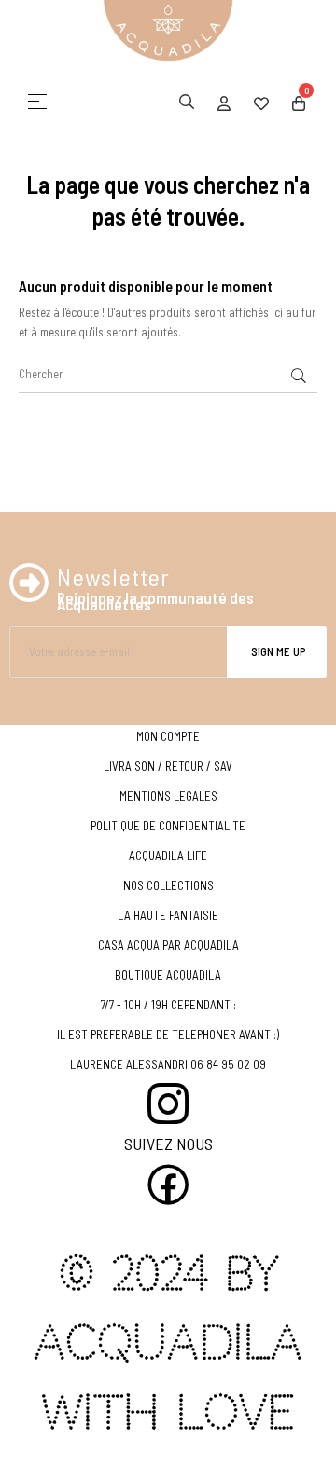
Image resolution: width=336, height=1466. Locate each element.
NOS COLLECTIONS (168, 885)
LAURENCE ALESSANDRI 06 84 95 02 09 (168, 1064)
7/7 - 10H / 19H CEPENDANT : (168, 1004)
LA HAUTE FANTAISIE (168, 915)
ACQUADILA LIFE (168, 855)
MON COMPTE (168, 736)
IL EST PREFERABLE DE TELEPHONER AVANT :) (168, 1034)
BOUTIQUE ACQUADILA (168, 974)
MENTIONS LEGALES (168, 795)
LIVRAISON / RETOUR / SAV (168, 766)
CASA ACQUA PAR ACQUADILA (168, 945)
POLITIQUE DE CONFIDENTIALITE (168, 825)
